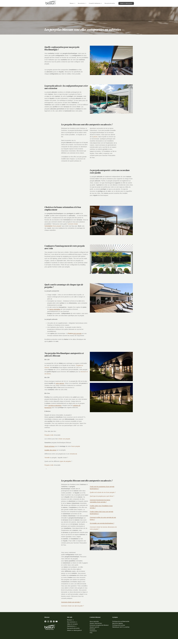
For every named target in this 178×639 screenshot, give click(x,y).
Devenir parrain (94, 627)
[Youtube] (56, 621)
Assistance (93, 630)
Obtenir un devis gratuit (74, 630)
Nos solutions (81, 3)
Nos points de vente (110, 3)
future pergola (75, 446)
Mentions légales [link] (117, 623)
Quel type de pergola (96, 496)
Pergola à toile (48, 435)
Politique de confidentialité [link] (120, 621)
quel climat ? (110, 496)
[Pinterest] (54, 621)
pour (104, 496)
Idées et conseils (72, 624)
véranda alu (73, 454)
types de (63, 461)
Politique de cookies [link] (118, 625)
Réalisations (71, 626)
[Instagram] (48, 621)
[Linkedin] (51, 621)
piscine (95, 136)
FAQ (91, 632)
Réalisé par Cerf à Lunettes (120, 627)
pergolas (68, 461)
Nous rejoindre (94, 621)
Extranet (92, 629)
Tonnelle (47, 457)
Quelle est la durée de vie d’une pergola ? (103, 492)
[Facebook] (45, 621)
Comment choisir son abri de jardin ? (72, 606)
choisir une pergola (64, 439)
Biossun (72, 3)
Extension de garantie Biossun (99, 625)
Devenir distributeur (96, 623)
